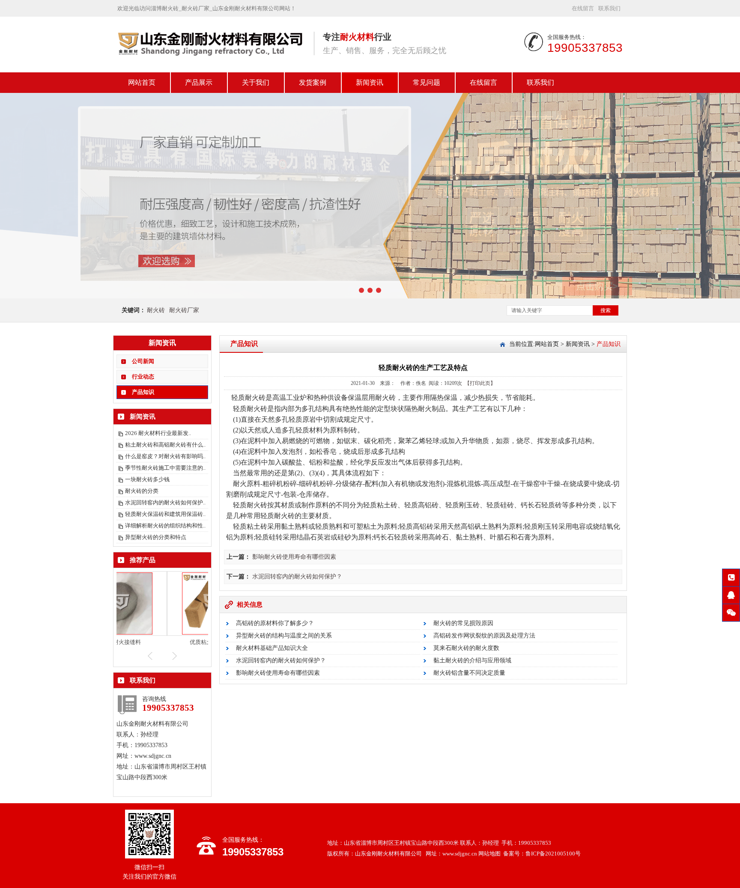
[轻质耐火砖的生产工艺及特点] (211, 60)
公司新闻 (143, 361)
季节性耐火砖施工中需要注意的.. (165, 468)
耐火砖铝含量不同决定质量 (469, 673)
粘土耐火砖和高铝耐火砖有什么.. (165, 444)
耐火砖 (156, 310)
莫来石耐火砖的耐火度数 (466, 648)
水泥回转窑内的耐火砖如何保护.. (165, 502)
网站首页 (141, 82)
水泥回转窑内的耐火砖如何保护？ (297, 576)
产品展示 (198, 82)
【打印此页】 (480, 383)
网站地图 (489, 853)
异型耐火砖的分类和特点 (155, 537)
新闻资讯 (369, 82)
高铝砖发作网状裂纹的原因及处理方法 (484, 635)
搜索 (605, 310)
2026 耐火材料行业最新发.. (158, 433)
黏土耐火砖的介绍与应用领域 (472, 660)
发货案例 (312, 82)
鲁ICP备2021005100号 (553, 853)
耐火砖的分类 (141, 491)
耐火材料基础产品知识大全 (272, 648)
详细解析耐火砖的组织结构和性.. (165, 525)
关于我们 (255, 82)
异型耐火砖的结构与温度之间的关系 (284, 635)
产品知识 (143, 392)
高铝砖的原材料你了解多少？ (275, 623)
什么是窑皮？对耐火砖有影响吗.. (165, 456)
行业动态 (143, 376)
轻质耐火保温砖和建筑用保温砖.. (165, 514)
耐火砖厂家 (184, 310)
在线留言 (583, 8)
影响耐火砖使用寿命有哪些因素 (294, 557)
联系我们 (609, 8)
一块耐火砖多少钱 (147, 479)
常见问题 (426, 82)
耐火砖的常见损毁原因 (463, 623)
